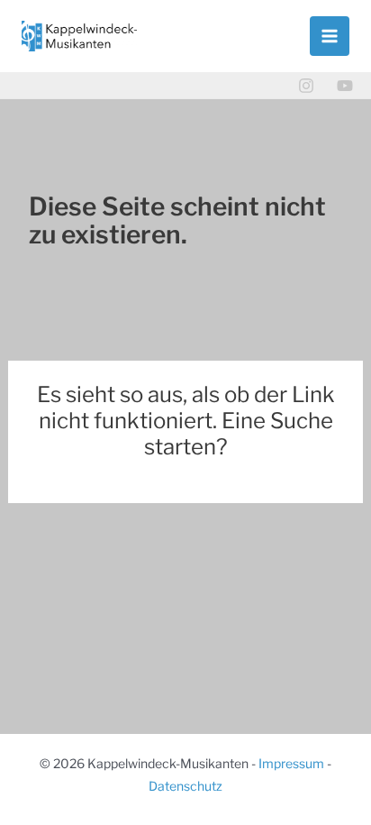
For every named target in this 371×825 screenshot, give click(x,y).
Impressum (291, 763)
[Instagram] (306, 86)
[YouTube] (345, 86)
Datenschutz (185, 785)
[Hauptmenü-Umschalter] (329, 36)
